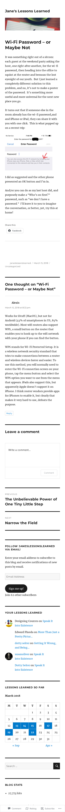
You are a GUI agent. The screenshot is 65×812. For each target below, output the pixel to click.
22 (32, 732)
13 (17, 725)
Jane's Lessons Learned (27, 11)
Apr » (49, 745)
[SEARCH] (56, 766)
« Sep (15, 745)
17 (48, 725)
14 (24, 725)
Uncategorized (12, 266)
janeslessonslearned (20, 263)
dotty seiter (22, 643)
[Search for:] (29, 766)
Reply (9, 413)
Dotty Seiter (22, 665)
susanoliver (22, 654)
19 (9, 732)
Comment (49, 472)
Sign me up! (16, 588)
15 (32, 725)
